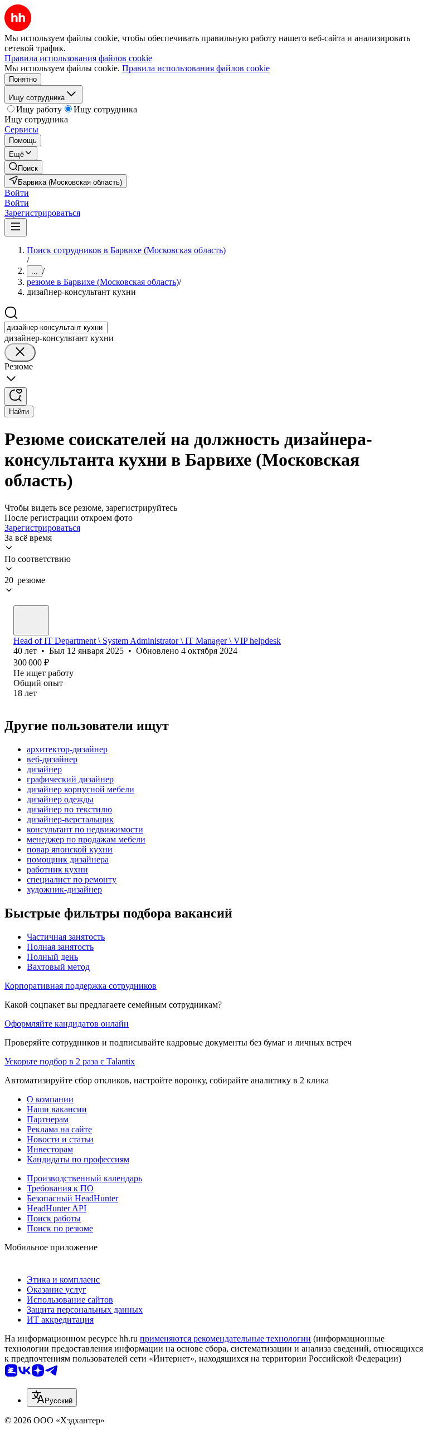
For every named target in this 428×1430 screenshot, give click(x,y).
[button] (16, 193)
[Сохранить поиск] (15, 396)
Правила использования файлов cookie (196, 68)
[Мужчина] (31, 620)
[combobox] (56, 327)
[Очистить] (20, 352)
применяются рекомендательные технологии (225, 1338)
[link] (23, 167)
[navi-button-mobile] (15, 227)
